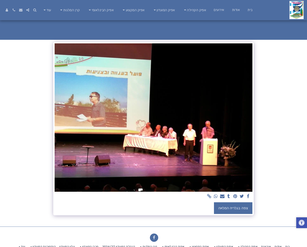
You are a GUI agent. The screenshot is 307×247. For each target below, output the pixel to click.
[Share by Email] (222, 196)
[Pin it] (235, 196)
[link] (209, 196)
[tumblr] (228, 196)
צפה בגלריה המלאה (233, 208)
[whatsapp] (215, 196)
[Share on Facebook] (248, 196)
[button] (194, 10)
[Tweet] (241, 196)
